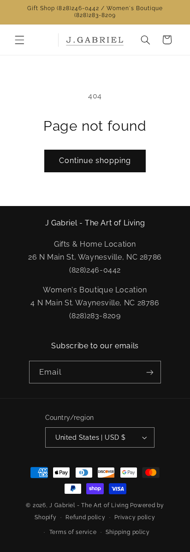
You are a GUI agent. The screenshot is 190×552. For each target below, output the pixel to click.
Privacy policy (134, 517)
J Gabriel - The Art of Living (88, 505)
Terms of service (73, 532)
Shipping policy (128, 532)
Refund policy (85, 517)
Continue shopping (95, 160)
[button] (19, 39)
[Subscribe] (149, 372)
